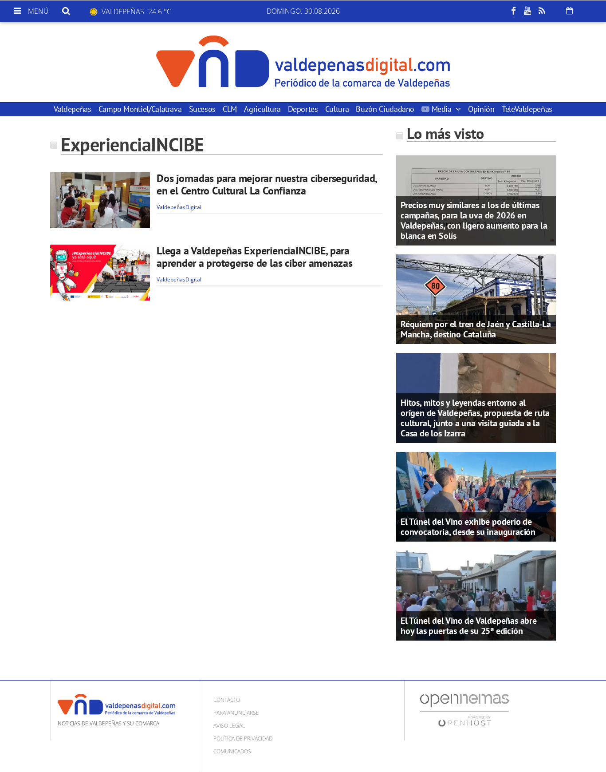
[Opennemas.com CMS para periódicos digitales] (464, 709)
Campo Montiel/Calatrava (140, 109)
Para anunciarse (236, 713)
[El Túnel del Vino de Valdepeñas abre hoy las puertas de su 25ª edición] (476, 595)
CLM (230, 109)
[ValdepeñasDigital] (303, 62)
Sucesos (202, 109)
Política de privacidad (242, 738)
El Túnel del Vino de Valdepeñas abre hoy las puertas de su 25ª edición (469, 626)
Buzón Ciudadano (385, 109)
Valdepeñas (72, 109)
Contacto (226, 700)
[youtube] (527, 11)
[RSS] (542, 11)
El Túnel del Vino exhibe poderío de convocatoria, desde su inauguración (468, 527)
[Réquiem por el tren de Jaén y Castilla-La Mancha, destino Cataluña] (476, 298)
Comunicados (232, 751)
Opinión (481, 109)
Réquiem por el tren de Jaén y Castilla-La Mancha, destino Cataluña (476, 329)
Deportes (303, 109)
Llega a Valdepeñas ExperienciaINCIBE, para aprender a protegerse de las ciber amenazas (255, 257)
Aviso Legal (229, 725)
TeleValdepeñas (527, 109)
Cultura (337, 109)
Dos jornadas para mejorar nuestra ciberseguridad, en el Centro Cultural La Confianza (267, 184)
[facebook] (513, 11)
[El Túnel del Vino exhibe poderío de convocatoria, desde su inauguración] (476, 496)
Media (441, 109)
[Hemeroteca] (569, 11)
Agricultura (262, 109)
